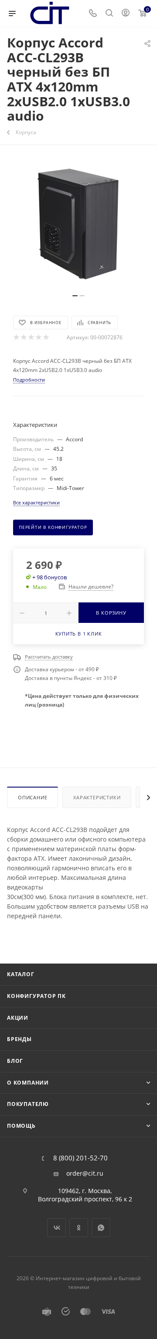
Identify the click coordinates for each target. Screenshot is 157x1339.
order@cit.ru (84, 1173)
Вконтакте (56, 1227)
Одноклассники (78, 1227)
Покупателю (28, 1104)
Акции (17, 1017)
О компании (28, 1082)
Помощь (21, 1125)
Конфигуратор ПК (36, 996)
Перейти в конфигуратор (53, 527)
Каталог (20, 974)
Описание (32, 797)
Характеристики (96, 797)
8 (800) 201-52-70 (80, 1158)
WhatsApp (101, 1227)
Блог (15, 1061)
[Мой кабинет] (126, 14)
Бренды (19, 1039)
